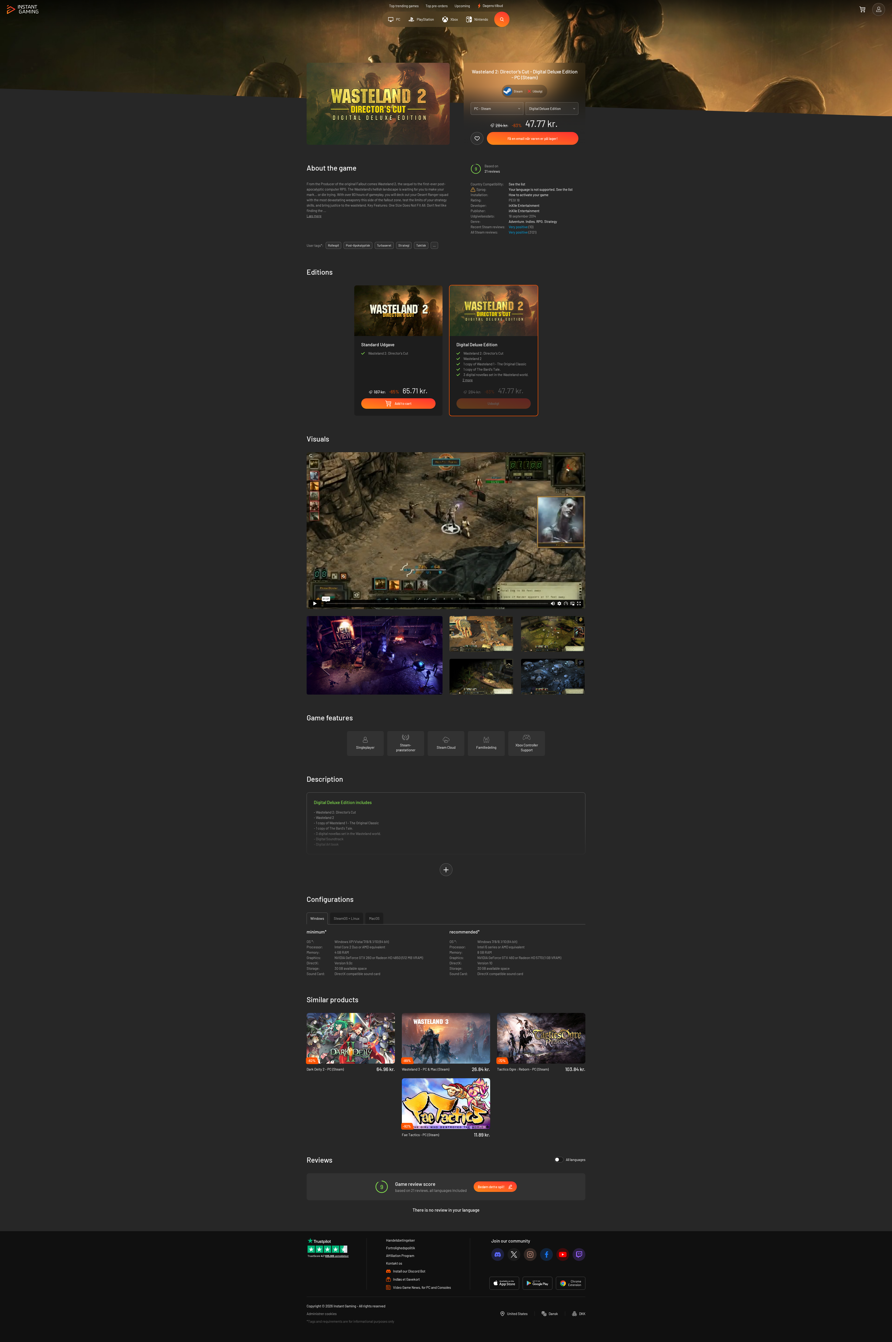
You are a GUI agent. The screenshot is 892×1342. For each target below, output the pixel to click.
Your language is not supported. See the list (541, 189)
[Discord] (497, 1254)
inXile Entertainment (524, 205)
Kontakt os (394, 1263)
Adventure (516, 221)
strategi (403, 245)
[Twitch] (579, 1254)
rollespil (333, 245)
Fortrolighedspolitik (400, 1248)
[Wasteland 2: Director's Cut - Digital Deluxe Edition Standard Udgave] (398, 340)
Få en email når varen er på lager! (533, 138)
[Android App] (537, 1283)
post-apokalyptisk (358, 245)
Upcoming (462, 6)
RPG (539, 221)
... (434, 245)
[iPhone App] (504, 1283)
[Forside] (22, 9)
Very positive (518, 227)
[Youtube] (562, 1254)
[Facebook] (546, 1254)
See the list (517, 184)
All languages (575, 1159)
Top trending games (404, 6)
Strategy (550, 221)
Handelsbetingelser (400, 1240)
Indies (530, 221)
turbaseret (384, 245)
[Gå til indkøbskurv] (862, 9)
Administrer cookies (322, 1314)
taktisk (421, 245)
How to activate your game (528, 195)
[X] (514, 1254)
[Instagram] (530, 1254)
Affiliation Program (400, 1255)
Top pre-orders (437, 6)
